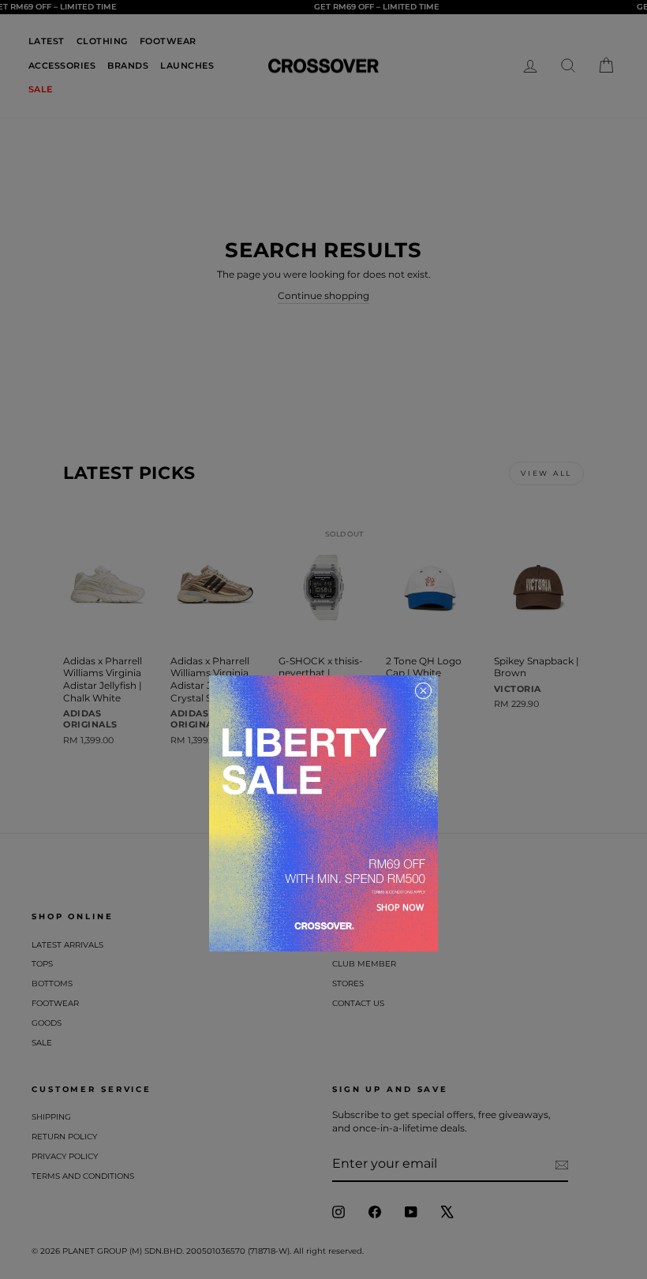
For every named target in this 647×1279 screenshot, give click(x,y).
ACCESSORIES (62, 65)
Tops (42, 964)
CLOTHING (102, 41)
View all (546, 473)
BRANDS (127, 65)
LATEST (46, 41)
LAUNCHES (187, 65)
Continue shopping (323, 295)
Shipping (51, 1117)
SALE (40, 89)
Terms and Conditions (83, 1176)
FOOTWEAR (168, 41)
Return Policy (64, 1136)
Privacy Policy (65, 1156)
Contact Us (358, 1003)
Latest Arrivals (67, 945)
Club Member (364, 964)
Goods (47, 1023)
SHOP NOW (400, 907)
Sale (42, 1043)
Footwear (55, 1003)
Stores (348, 983)
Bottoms (52, 983)
